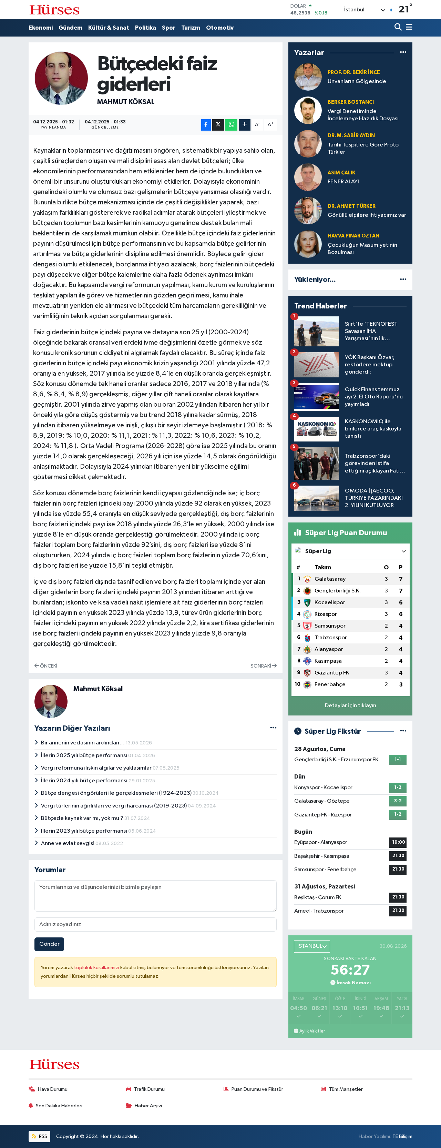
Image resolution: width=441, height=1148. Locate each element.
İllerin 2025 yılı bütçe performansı (84, 756)
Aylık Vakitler (312, 1031)
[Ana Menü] (408, 27)
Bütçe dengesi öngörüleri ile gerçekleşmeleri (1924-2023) (117, 793)
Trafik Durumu (149, 1089)
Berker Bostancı (351, 102)
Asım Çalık (341, 172)
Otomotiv (220, 28)
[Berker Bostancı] (308, 110)
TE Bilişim (402, 1136)
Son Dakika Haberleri (59, 1105)
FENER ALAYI (343, 182)
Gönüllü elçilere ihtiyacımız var (367, 215)
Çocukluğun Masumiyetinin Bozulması (362, 248)
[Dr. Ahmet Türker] (308, 211)
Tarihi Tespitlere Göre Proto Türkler (363, 148)
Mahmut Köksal (126, 102)
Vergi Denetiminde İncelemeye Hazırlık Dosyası (363, 115)
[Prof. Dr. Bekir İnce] (308, 77)
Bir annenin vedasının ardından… (83, 743)
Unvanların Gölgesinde (357, 81)
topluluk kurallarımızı (97, 967)
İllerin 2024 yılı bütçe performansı (85, 781)
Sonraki (261, 666)
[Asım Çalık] (308, 177)
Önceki (48, 666)
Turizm (190, 28)
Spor (168, 28)
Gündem (70, 28)
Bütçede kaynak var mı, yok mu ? (82, 818)
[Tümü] (403, 53)
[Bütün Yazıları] (273, 728)
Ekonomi (41, 28)
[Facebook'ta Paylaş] (206, 125)
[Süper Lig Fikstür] (403, 731)
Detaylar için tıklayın (350, 706)
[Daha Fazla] (244, 125)
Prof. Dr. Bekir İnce (354, 72)
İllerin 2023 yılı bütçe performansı (84, 831)
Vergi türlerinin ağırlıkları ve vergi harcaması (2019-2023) (114, 806)
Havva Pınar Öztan (353, 235)
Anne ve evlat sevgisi (68, 843)
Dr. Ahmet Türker (352, 206)
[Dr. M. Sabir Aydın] (308, 144)
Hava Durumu (53, 1089)
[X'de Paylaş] (218, 125)
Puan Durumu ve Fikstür (257, 1089)
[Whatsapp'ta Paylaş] (231, 125)
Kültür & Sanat (108, 28)
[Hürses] (54, 9)
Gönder (49, 944)
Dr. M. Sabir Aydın (351, 135)
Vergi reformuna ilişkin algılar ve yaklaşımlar (97, 768)
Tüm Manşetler (346, 1089)
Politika (145, 28)
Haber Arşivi (148, 1105)
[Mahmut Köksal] (61, 78)
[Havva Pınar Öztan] (308, 244)
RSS (42, 1136)
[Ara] (398, 27)
